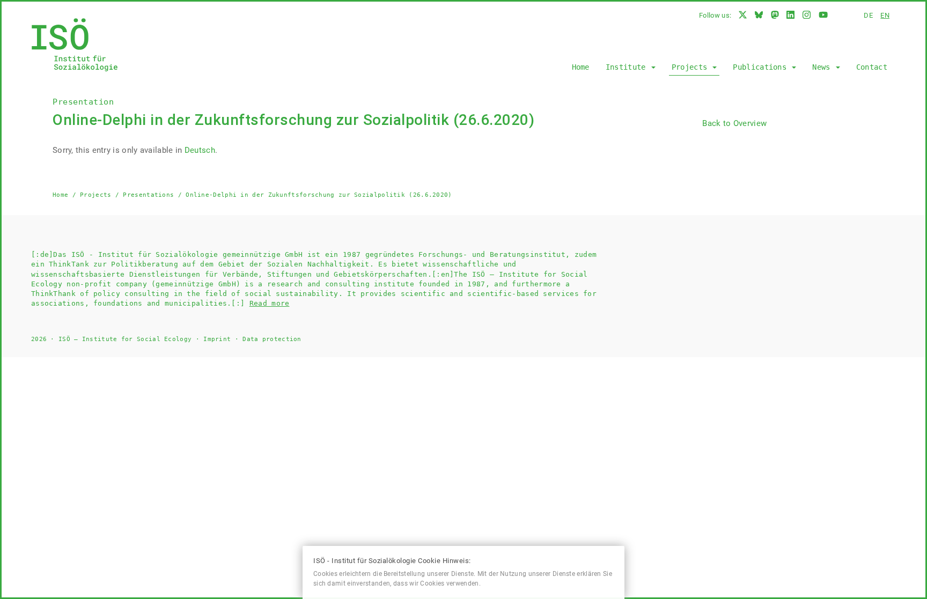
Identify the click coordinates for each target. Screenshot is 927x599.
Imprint (217, 339)
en (884, 15)
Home (581, 67)
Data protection (271, 339)
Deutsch (200, 150)
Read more (269, 303)
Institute (628, 67)
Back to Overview (734, 123)
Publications (762, 67)
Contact (871, 67)
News (823, 67)
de (868, 15)
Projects (692, 67)
